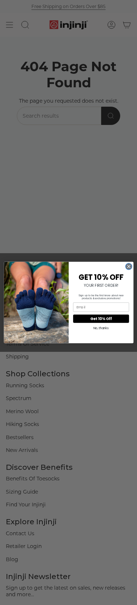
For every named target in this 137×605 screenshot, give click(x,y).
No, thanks (101, 328)
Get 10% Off (101, 318)
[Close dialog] (128, 266)
